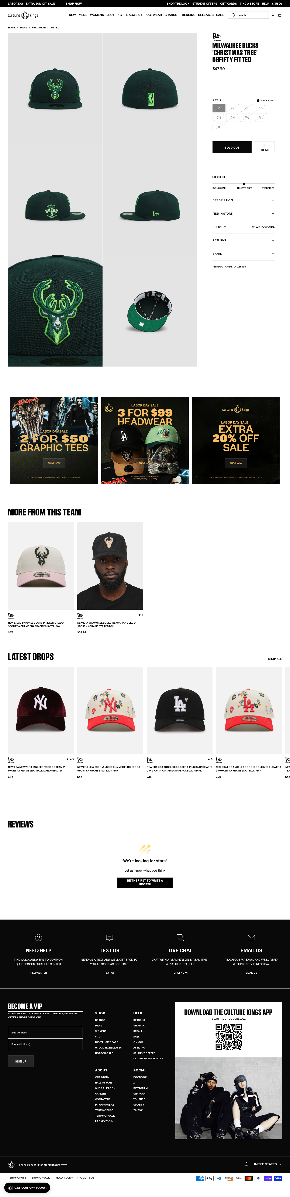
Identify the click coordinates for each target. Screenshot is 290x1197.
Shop (100, 1013)
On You (138, 1042)
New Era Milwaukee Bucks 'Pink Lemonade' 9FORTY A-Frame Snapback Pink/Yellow (36, 624)
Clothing (114, 15)
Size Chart (267, 100)
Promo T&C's (104, 1121)
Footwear (153, 15)
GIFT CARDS (228, 3)
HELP (265, 3)
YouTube (139, 1099)
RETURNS (219, 240)
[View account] (273, 15)
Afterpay (139, 1047)
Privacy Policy (104, 1104)
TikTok (138, 1110)
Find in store (222, 213)
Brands (171, 15)
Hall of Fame (103, 1082)
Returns (139, 1020)
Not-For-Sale (104, 1053)
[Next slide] (282, 710)
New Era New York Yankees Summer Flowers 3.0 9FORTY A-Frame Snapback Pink (109, 768)
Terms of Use (104, 1110)
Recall (138, 1031)
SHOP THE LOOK (178, 3)
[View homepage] (23, 14)
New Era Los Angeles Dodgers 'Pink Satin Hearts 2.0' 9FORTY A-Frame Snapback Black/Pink (180, 768)
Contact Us (103, 1099)
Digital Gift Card (106, 1042)
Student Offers (144, 1053)
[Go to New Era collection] (223, 37)
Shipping (139, 1025)
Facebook (140, 1077)
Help (137, 1013)
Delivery (244, 227)
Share (217, 254)
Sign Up (20, 1061)
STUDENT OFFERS (204, 3)
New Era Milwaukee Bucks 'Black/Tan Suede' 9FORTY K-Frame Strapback (106, 624)
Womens (97, 15)
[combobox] (248, 15)
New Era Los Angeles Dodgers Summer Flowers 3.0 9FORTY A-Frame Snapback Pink (248, 768)
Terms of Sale (105, 1115)
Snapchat (140, 1093)
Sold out (232, 148)
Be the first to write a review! (145, 882)
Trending (188, 15)
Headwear (133, 15)
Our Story (102, 1077)
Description (223, 200)
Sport (99, 1036)
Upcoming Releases (108, 1047)
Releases (206, 15)
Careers (101, 1093)
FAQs (136, 1036)
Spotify (138, 1104)
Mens (83, 15)
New (72, 15)
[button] (280, 15)
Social (139, 1070)
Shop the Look (105, 1088)
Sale (220, 15)
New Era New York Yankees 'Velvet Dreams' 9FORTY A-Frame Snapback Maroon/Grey (36, 768)
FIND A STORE (249, 3)
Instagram (140, 1088)
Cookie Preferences (148, 1058)
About (101, 1070)
